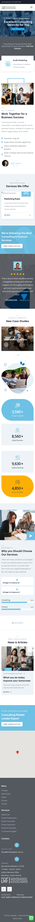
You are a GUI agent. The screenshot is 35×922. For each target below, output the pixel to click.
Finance (6, 336)
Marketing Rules (12, 199)
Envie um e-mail (6, 849)
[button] (33, 65)
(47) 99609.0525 (25, 897)
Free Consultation (12, 246)
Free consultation (12, 724)
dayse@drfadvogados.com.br (12, 852)
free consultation (18, 29)
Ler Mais (7, 215)
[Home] (14, 880)
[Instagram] (3, 889)
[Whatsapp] (9, 889)
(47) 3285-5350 (9, 897)
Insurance (13, 336)
